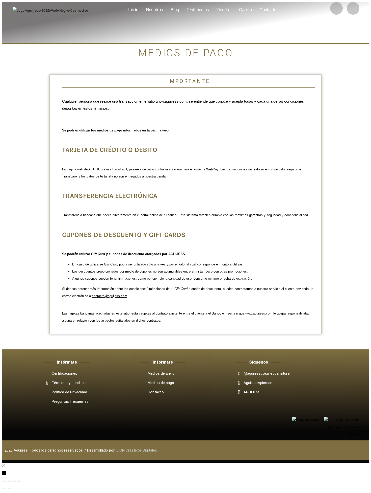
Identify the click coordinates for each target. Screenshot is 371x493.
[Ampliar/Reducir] (4, 481)
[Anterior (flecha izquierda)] (4, 488)
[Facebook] (353, 8)
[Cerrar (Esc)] (19, 481)
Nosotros (154, 9)
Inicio (133, 9)
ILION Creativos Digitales (136, 450)
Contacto (267, 9)
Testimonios (198, 9)
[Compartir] (14, 481)
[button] (224, 10)
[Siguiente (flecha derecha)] (9, 488)
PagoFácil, (120, 169)
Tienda (223, 9)
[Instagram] (336, 8)
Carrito (245, 9)
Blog (175, 9)
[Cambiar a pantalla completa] (9, 481)
